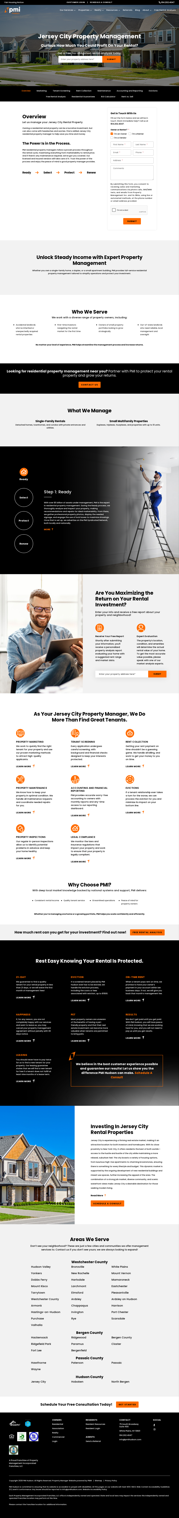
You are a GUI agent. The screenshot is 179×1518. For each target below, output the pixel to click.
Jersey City (38, 1382)
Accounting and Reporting (130, 90)
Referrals (127, 10)
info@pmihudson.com (130, 1439)
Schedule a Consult (107, 1203)
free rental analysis (147, 932)
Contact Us (89, 384)
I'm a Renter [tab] (138, 133)
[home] (12, 10)
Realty (98, 10)
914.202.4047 (167, 2)
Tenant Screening (61, 90)
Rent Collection (83, 90)
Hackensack (39, 1337)
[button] (154, 1425)
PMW (90, 1480)
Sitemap (98, 1480)
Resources (112, 10)
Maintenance (104, 90)
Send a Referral (93, 1441)
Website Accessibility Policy (95, 1489)
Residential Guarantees (83, 96)
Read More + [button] (127, 1196)
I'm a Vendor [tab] (120, 137)
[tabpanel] (77, 510)
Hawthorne (38, 1363)
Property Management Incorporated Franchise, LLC (23, 1463)
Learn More (23, 766)
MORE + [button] (77, 529)
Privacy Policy (111, 1480)
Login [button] (54, 1441)
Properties (84, 10)
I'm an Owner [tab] (120, 133)
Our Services (66, 10)
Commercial (58, 1437)
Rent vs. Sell (127, 96)
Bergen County (121, 1337)
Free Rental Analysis (165, 10)
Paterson (77, 1363)
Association (58, 1428)
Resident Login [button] (93, 1428)
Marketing (42, 90)
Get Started (127, 1404)
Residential (57, 1424)
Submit (111, 59)
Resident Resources (95, 1424)
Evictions (153, 90)
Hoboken (77, 1382)
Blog (137, 10)
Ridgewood (78, 1337)
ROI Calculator (108, 96)
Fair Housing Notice (14, 2)
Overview (26, 90)
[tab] (24, 474)
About (146, 10)
